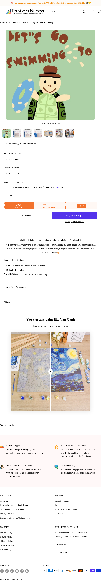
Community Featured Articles (12, 509)
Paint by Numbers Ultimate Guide (14, 505)
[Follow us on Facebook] (2, 571)
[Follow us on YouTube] (17, 571)
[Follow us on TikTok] (22, 571)
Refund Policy (6, 537)
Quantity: (8, 196)
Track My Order (62, 501)
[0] (98, 11)
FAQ (57, 505)
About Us (4, 501)
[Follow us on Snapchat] (27, 571)
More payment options (74, 221)
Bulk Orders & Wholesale (66, 509)
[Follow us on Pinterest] (12, 571)
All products (13, 22)
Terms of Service (7, 545)
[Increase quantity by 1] (30, 196)
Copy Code (81, 206)
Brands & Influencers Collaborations (15, 518)
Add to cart (26, 215)
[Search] (84, 11)
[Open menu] (1, 12)
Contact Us (59, 514)
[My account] (93, 11)
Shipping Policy (6, 541)
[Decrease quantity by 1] (16, 196)
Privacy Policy (6, 532)
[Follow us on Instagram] (7, 571)
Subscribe (63, 552)
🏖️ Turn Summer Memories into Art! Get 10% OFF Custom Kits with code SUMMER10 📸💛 (50, 3)
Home (2, 22)
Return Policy (5, 549)
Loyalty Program (7, 514)
